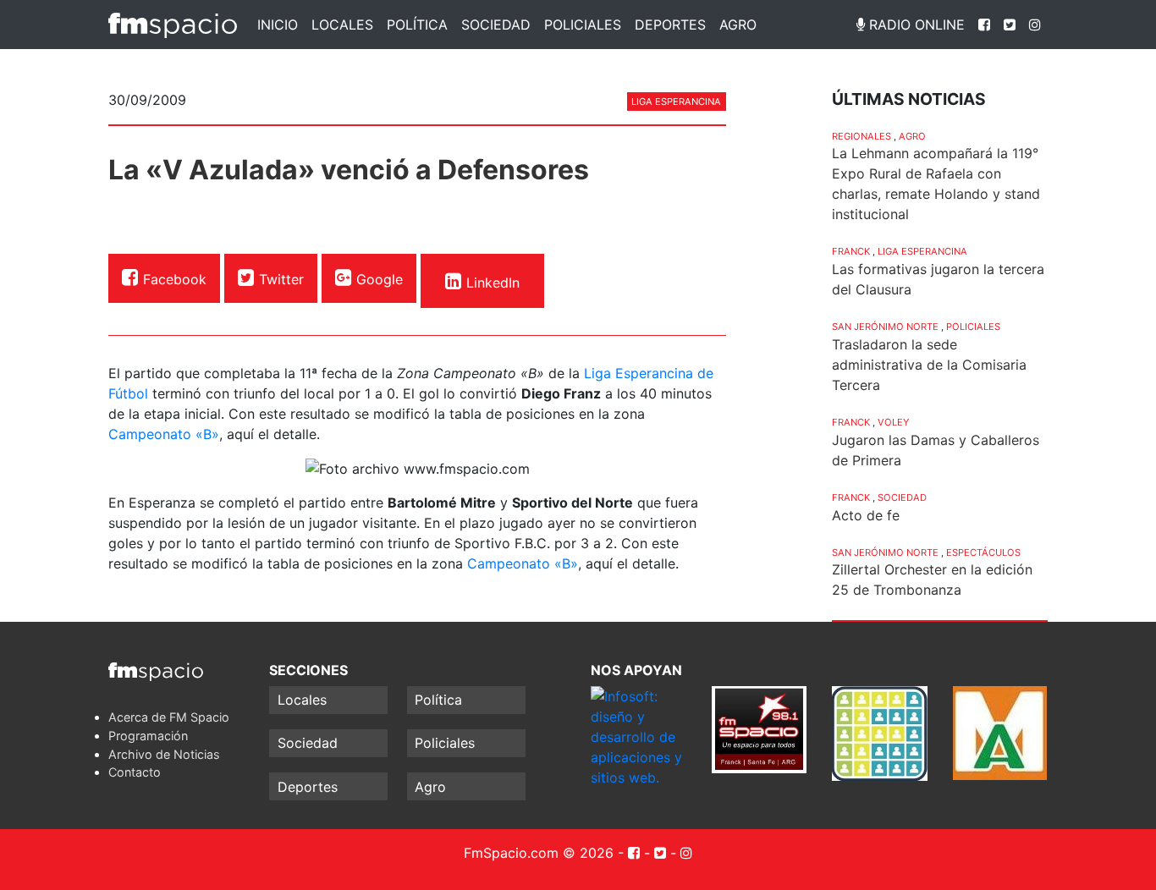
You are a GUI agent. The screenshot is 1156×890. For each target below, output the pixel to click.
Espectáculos (983, 552)
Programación (148, 735)
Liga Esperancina (676, 101)
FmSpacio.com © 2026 (539, 852)
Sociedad (496, 24)
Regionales (861, 136)
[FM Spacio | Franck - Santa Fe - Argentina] (172, 24)
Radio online (915, 24)
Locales (342, 24)
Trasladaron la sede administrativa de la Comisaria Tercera (929, 364)
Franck (851, 251)
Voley (893, 422)
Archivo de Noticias (164, 754)
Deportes (670, 24)
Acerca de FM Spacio (168, 717)
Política (417, 24)
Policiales (582, 24)
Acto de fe (866, 515)
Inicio (277, 24)
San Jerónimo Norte (885, 326)
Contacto (134, 772)
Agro (738, 24)
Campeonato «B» (163, 434)
